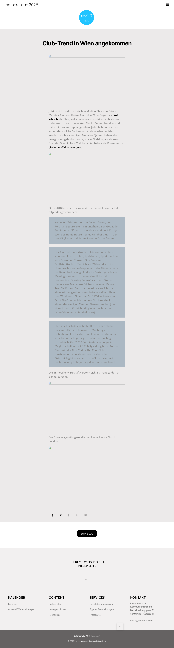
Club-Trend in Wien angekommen (87, 43)
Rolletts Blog (55, 604)
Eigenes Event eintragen (102, 609)
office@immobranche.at (142, 620)
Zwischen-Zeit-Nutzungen (65, 147)
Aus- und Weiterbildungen (21, 609)
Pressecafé (95, 614)
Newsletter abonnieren (101, 604)
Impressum (95, 636)
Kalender (13, 604)
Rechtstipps (54, 614)
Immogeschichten (57, 609)
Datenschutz (79, 636)
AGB (88, 636)
